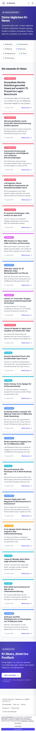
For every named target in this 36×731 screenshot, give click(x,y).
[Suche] (28, 3)
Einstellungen (18, 726)
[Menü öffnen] (32, 3)
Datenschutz (15, 708)
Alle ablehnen (18, 723)
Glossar (23, 704)
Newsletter (8, 704)
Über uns (16, 704)
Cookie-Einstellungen (9, 711)
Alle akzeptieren (18, 729)
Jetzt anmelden (10, 675)
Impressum (5, 708)
